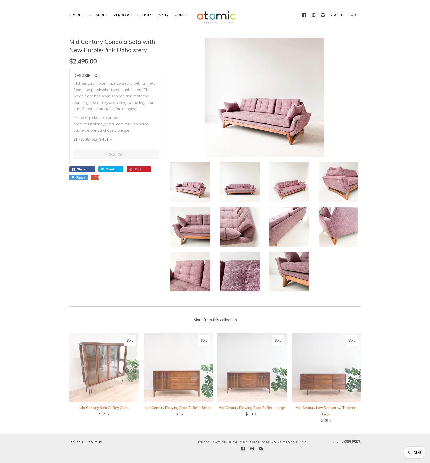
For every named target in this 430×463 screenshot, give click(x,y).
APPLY (163, 15)
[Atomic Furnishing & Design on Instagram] (323, 15)
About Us (94, 442)
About (102, 15)
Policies (144, 15)
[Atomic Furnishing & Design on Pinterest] (313, 15)
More (180, 15)
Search (77, 442)
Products (79, 15)
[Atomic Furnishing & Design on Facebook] (304, 15)
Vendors (122, 15)
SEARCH (337, 15)
